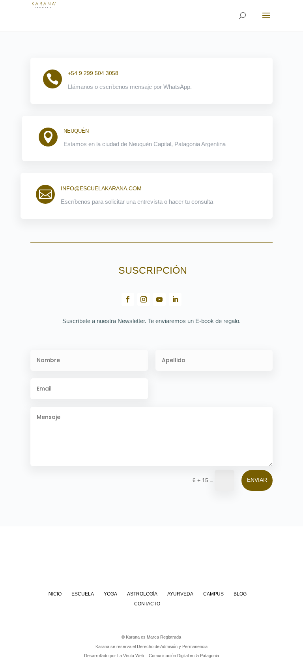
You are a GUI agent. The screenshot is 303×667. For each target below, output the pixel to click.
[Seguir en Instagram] (143, 299)
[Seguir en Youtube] (159, 299)
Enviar (257, 480)
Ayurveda (180, 594)
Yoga (110, 594)
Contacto (147, 604)
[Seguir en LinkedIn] (175, 299)
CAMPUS (213, 594)
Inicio (54, 594)
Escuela (82, 594)
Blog (240, 594)
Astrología (142, 594)
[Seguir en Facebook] (128, 299)
